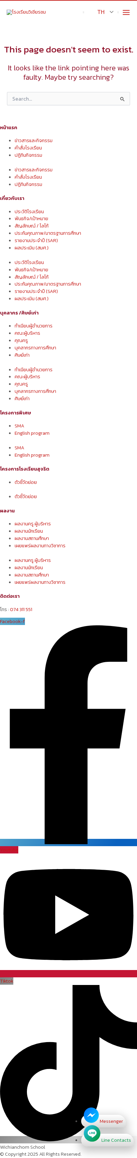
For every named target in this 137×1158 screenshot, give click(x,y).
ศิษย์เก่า (22, 355)
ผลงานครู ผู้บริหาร (33, 523)
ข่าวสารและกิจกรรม (34, 140)
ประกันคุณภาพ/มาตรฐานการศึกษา (48, 233)
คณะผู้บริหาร (27, 333)
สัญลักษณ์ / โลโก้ (32, 225)
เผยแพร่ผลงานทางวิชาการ (40, 545)
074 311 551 (21, 609)
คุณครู (21, 340)
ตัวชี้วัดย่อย (26, 482)
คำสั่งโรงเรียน (28, 147)
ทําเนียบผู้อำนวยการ (34, 325)
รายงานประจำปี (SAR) (36, 240)
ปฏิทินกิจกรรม (28, 155)
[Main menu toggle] (126, 12)
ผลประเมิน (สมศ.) (32, 247)
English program (32, 433)
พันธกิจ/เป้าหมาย (31, 218)
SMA (19, 425)
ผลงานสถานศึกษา (32, 538)
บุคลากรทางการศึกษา (35, 347)
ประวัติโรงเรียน (29, 211)
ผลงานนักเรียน (29, 531)
